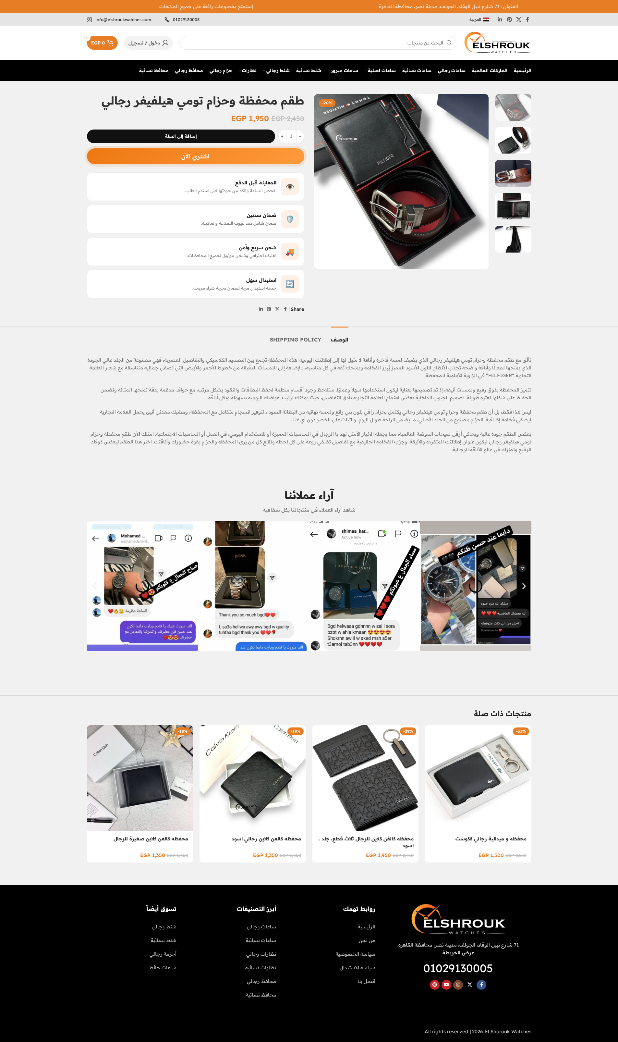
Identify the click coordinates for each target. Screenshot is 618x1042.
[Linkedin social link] (500, 19)
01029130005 (458, 968)
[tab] (339, 336)
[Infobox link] (182, 19)
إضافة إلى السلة (181, 136)
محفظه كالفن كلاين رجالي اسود (266, 839)
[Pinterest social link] (509, 19)
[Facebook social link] (527, 19)
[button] (94, 586)
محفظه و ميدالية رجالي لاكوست (491, 839)
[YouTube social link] (446, 985)
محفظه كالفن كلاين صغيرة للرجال (151, 839)
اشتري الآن (195, 156)
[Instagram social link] (458, 985)
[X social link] (518, 19)
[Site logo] (497, 42)
